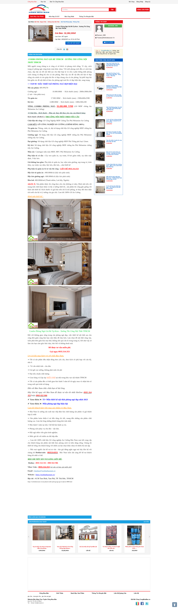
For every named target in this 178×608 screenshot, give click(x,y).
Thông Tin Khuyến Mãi (86, 16)
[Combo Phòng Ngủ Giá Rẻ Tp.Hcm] (60, 220)
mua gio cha (37, 596)
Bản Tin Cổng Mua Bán (57, 1)
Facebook (142, 603)
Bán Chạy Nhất (69, 16)
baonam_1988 (101, 35)
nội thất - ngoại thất (40, 21)
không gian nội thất (53, 21)
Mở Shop (131, 1)
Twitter (64, 49)
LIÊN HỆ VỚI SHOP (73, 43)
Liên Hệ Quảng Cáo (120, 593)
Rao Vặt (43, 1)
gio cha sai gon (46, 596)
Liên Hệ (136, 593)
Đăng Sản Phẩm (143, 9)
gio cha (30, 596)
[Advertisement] (60, 498)
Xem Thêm (146, 521)
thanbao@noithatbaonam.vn (106, 38)
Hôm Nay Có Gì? (54, 16)
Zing (67, 49)
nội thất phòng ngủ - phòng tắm (70, 21)
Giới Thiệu (59, 593)
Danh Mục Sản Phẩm (37, 16)
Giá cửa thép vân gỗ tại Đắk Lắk (88, 546)
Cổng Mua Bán (32, 1)
